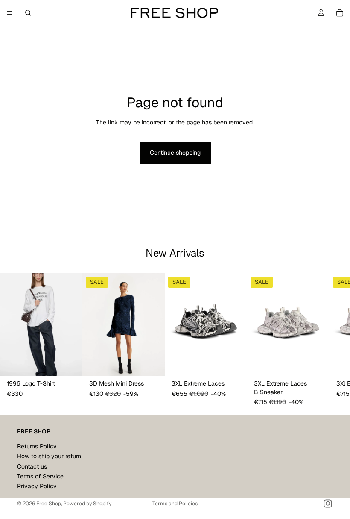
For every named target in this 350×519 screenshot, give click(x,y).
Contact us (32, 466)
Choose (76, 363)
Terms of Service (40, 476)
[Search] (28, 12)
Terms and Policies (175, 503)
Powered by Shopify (87, 503)
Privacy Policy (37, 486)
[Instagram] (328, 503)
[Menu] (10, 13)
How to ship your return (49, 456)
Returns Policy (37, 446)
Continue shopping (175, 152)
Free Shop (48, 503)
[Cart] (339, 12)
